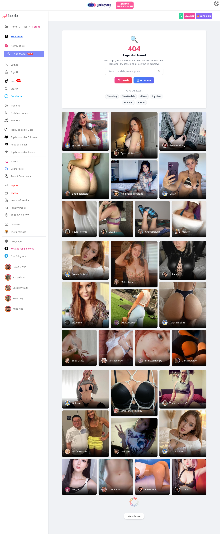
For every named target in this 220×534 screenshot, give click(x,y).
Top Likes (156, 96)
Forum (36, 26)
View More (134, 516)
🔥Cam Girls (203, 15)
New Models (128, 96)
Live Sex (190, 15)
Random (128, 102)
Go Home (145, 80)
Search (125, 80)
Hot (25, 26)
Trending (112, 96)
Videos (143, 96)
